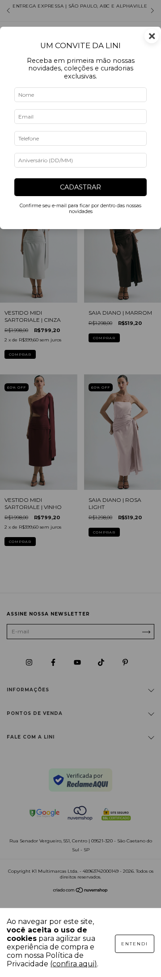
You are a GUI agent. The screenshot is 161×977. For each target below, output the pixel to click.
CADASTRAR (80, 187)
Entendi (134, 944)
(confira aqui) (73, 964)
